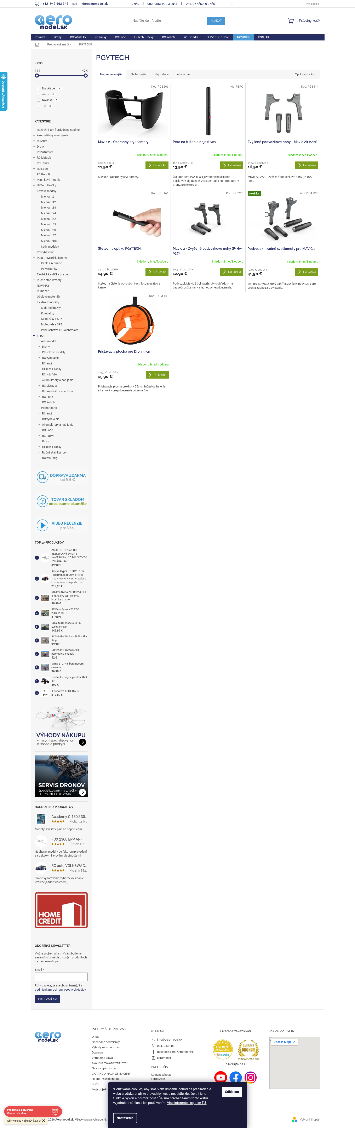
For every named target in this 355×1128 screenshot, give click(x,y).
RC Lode (42, 168)
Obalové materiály (48, 296)
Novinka (50, 100)
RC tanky (48, 435)
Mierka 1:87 (48, 235)
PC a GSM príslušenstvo (52, 257)
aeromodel (164, 1058)
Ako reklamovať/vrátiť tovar (109, 1063)
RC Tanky (43, 163)
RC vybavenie (45, 252)
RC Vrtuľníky (45, 152)
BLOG (95, 1084)
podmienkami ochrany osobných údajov (60, 989)
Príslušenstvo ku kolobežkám (59, 330)
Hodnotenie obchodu (105, 1078)
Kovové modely (46, 191)
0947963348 (165, 1045)
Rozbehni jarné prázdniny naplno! (58, 129)
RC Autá (42, 141)
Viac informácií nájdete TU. (187, 1103)
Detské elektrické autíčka (58, 391)
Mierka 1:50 (48, 230)
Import (41, 335)
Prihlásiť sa (47, 999)
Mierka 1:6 (47, 196)
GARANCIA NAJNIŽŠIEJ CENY (111, 1073)
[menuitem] (40, 37)
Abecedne (183, 74)
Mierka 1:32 (48, 218)
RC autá (47, 363)
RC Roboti (43, 174)
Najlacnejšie (138, 74)
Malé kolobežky (51, 307)
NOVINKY (43, 285)
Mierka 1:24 (48, 213)
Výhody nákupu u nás (200, 3)
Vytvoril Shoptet (310, 1119)
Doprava (97, 1052)
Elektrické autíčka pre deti (53, 274)
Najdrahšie (161, 74)
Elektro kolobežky (48, 302)
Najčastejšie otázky (104, 1068)
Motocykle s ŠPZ (51, 324)
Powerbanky (49, 268)
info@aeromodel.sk (169, 1039)
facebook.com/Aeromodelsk (175, 1051)
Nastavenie (125, 1118)
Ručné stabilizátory (49, 280)
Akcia (48, 94)
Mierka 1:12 (48, 202)
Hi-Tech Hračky (46, 185)
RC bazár (43, 291)
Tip (46, 106)
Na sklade (51, 88)
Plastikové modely (48, 179)
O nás (135, 3)
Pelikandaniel (49, 407)
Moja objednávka (103, 1089)
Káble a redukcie (51, 263)
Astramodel (48, 341)
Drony (41, 146)
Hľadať (216, 20)
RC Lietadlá (44, 157)
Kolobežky (47, 313)
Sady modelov (50, 246)
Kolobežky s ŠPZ (51, 318)
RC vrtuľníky (50, 374)
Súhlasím (232, 1092)
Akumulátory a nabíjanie (52, 135)
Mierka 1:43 (48, 224)
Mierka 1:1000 (50, 241)
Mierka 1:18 (48, 207)
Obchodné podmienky (162, 3)
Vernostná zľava (102, 1058)
